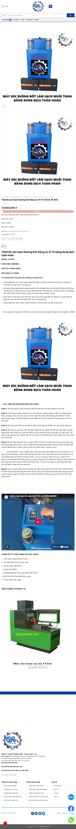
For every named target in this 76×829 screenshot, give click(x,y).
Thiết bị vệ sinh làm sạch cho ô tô (43, 197)
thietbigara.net (44, 826)
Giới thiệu (16, 19)
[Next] (9, 105)
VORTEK (12, 234)
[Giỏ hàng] (50, 6)
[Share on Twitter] (10, 239)
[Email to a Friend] (14, 239)
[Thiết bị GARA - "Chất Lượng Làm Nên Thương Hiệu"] (38, 6)
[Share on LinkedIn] (21, 239)
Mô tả (3, 246)
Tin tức (22, 19)
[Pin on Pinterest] (17, 239)
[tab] (3, 247)
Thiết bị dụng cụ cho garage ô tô (20, 197)
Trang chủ (4, 197)
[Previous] (2, 189)
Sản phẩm (5, 19)
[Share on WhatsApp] (3, 239)
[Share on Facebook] (7, 239)
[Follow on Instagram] (36, 813)
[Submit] (71, 15)
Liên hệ (36, 19)
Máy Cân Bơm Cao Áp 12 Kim (38, 668)
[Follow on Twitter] (39, 813)
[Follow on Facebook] (32, 813)
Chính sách (29, 19)
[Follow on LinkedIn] (43, 813)
